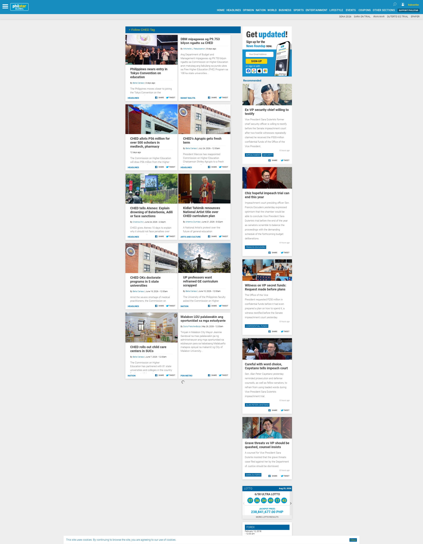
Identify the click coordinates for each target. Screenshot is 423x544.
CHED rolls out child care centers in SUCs (148, 349)
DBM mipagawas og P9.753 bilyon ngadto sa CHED (200, 41)
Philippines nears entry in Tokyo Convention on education (148, 73)
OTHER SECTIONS (384, 10)
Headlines (133, 98)
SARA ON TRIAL (362, 16)
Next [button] (291, 503)
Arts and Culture (191, 237)
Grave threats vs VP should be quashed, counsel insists (267, 445)
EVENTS (351, 10)
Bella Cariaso (138, 83)
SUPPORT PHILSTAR (408, 10)
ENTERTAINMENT (316, 10)
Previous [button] (243, 503)
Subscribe (413, 4)
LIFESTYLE (336, 10)
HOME (221, 10)
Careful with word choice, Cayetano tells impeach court (266, 366)
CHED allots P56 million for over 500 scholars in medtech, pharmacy (150, 142)
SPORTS (298, 10)
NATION (261, 10)
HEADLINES (234, 10)
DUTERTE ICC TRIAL (397, 16)
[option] (267, 503)
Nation (184, 306)
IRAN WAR (379, 16)
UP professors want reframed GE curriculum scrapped (200, 281)
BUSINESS (285, 10)
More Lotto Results (267, 517)
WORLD (272, 10)
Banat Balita (188, 98)
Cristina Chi (138, 222)
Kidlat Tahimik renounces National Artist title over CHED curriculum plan (201, 212)
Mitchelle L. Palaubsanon (194, 49)
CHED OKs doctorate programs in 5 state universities (145, 281)
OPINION (248, 10)
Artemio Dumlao (193, 222)
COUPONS (365, 10)
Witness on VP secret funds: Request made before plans (265, 287)
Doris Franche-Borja (191, 326)
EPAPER (415, 16)
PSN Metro (186, 375)
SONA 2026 (345, 16)
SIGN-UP (256, 61)
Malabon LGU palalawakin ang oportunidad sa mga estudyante (203, 318)
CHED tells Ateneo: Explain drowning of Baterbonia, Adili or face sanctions (151, 212)
